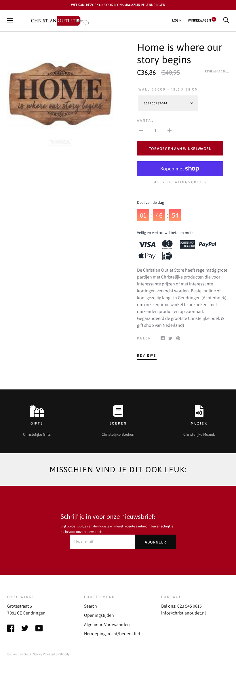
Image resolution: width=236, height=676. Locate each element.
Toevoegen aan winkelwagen (180, 148)
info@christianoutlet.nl (183, 613)
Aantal (145, 120)
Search (90, 606)
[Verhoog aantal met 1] (169, 130)
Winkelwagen (201, 20)
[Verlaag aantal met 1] (140, 130)
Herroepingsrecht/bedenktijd (112, 634)
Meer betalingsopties (180, 182)
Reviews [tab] (147, 355)
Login (177, 20)
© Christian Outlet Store (24, 654)
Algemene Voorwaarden (107, 624)
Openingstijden (99, 615)
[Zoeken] (226, 20)
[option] (60, 94)
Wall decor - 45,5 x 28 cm (168, 89)
